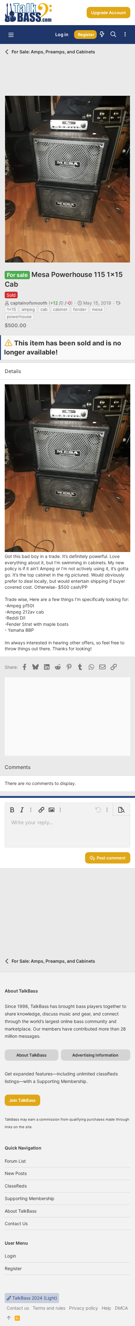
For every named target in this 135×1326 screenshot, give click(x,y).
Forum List (15, 1161)
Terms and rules (49, 1308)
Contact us (16, 1223)
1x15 (11, 309)
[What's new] (102, 34)
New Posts (16, 1173)
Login (10, 1255)
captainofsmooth (28, 303)
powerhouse (19, 316)
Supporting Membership (29, 1198)
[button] (11, 34)
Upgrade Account (108, 12)
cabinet (60, 309)
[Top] (9, 1318)
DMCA (121, 1308)
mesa (97, 309)
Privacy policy (83, 1308)
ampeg (28, 309)
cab (43, 309)
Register (13, 1268)
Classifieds (16, 1185)
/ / (60, 303)
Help (106, 1308)
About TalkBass (20, 1211)
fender (79, 309)
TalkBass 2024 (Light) (34, 1298)
